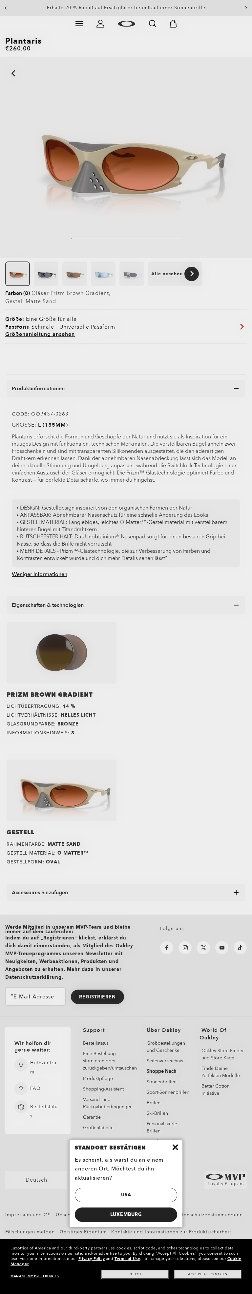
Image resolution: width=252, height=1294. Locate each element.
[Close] (175, 1147)
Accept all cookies (207, 1274)
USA (126, 1195)
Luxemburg (126, 1214)
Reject (135, 1274)
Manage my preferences (34, 1276)
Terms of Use (127, 1258)
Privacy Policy (91, 1258)
